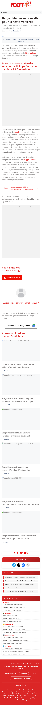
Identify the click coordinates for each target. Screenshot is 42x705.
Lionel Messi (18, 132)
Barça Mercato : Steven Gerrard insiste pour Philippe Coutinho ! (16, 434)
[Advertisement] (21, 100)
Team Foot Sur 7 (31, 302)
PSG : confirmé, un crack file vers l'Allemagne (15, 632)
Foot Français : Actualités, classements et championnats (20, 577)
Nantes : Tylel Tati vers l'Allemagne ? (13, 626)
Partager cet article (13, 277)
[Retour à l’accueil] (21, 4)
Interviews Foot (34, 664)
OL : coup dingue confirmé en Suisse (13, 604)
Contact (34, 673)
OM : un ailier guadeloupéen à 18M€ (13, 637)
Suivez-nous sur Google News (19, 325)
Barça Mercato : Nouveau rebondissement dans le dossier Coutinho (20, 503)
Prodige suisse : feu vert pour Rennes (13, 610)
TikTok (20, 666)
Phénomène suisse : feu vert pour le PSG (14, 607)
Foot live (13, 664)
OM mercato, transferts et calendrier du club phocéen (19, 591)
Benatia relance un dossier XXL (11, 615)
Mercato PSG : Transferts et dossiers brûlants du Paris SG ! (20, 584)
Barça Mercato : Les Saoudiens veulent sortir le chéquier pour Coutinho (19, 537)
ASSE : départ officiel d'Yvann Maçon (13, 643)
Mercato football (22, 664)
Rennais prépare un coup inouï (11, 618)
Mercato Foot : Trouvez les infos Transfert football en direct (21, 581)
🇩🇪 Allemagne (8, 624)
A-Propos (24, 673)
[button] (40, 12)
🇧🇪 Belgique (7, 613)
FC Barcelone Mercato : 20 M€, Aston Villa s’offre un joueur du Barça (18, 365)
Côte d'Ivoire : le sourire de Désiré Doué (14, 654)
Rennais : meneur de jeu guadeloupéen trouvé (15, 640)
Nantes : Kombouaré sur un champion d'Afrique (16, 651)
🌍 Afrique (7, 646)
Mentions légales (10, 673)
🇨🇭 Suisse (6, 602)
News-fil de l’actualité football (13, 588)
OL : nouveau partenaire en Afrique (12, 648)
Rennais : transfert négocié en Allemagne (14, 629)
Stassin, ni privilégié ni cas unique (12, 621)
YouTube (26, 666)
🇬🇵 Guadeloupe (8, 635)
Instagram (14, 666)
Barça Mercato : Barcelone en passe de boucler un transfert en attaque (17, 400)
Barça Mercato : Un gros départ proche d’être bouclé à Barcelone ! (17, 468)
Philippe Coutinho (30, 159)
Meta (8, 666)
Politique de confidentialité (21, 678)
